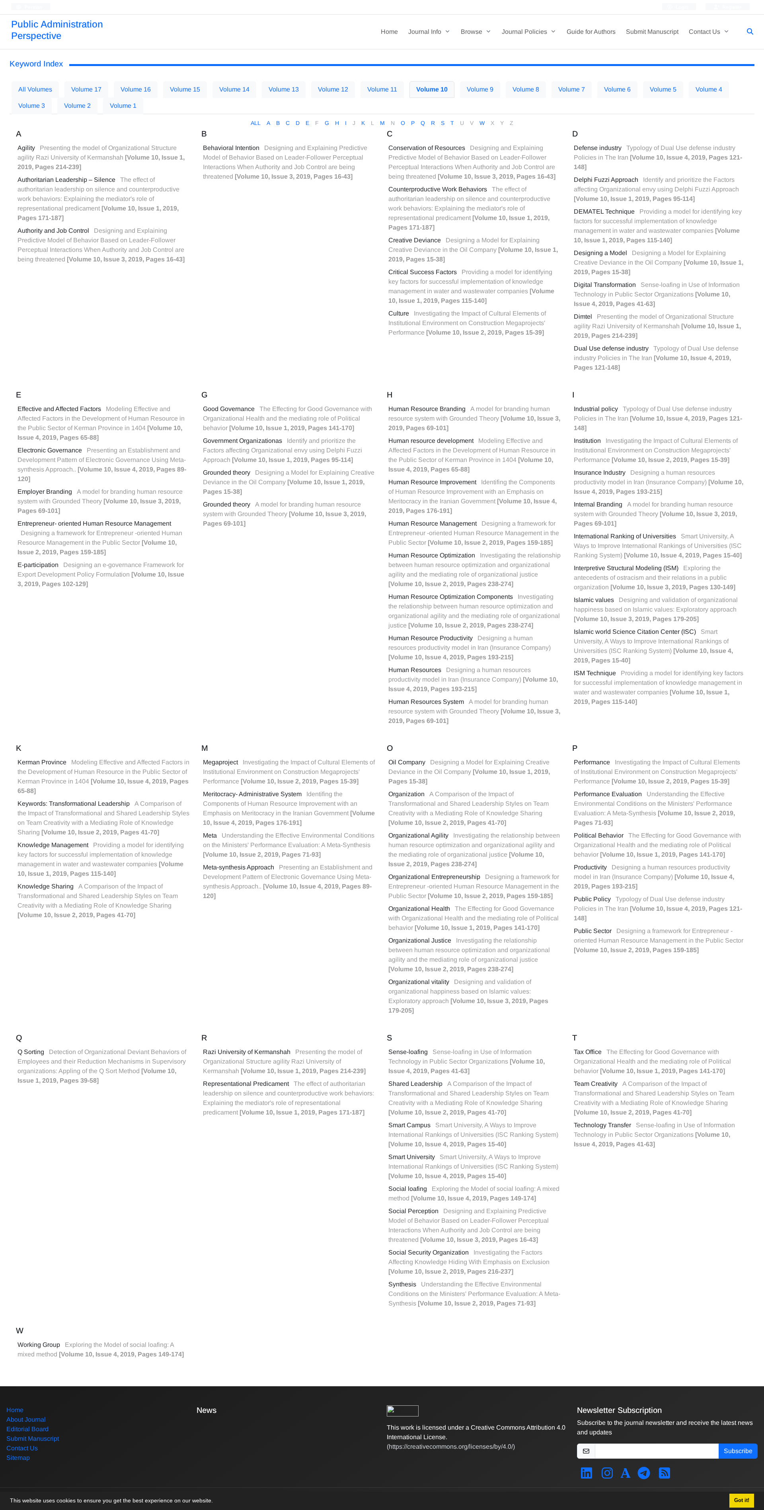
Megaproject (220, 762)
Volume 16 (136, 89)
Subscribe (738, 1451)
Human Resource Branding (427, 408)
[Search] (747, 31)
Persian (32, 7)
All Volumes (35, 89)
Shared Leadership (415, 1083)
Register (731, 7)
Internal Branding (598, 504)
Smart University (411, 1156)
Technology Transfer (602, 1125)
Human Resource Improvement (432, 482)
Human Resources (414, 669)
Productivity (590, 867)
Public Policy (592, 899)
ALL (256, 123)
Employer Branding (45, 491)
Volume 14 (234, 89)
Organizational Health (419, 908)
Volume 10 (432, 89)
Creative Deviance (414, 240)
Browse (472, 31)
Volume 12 (333, 89)
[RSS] (664, 1475)
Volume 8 (526, 89)
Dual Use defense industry (611, 348)
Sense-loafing (408, 1051)
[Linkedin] (586, 1475)
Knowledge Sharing (46, 886)
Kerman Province (42, 762)
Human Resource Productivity (430, 638)
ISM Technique (595, 673)
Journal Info (425, 31)
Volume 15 (185, 89)
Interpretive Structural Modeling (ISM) (626, 568)
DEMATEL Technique (604, 211)
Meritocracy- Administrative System (252, 794)
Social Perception (413, 1211)
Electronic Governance (50, 450)
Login (681, 7)
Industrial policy (596, 408)
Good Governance (229, 408)
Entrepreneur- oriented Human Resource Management (94, 523)
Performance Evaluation (608, 794)
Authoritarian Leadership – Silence (66, 179)
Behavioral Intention (231, 147)
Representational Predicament (246, 1083)
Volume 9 (480, 89)
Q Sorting (31, 1051)
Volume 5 (663, 89)
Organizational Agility (418, 835)
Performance (592, 762)
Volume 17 (86, 89)
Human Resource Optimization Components (450, 596)
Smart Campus (409, 1125)
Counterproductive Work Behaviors (437, 189)
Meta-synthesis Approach (238, 867)
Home (389, 31)
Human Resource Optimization (431, 555)
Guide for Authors (591, 31)
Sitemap (18, 1457)
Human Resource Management (432, 523)
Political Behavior (599, 835)
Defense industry (598, 147)
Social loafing (407, 1188)
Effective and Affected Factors (59, 408)
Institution (587, 440)
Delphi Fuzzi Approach (606, 179)
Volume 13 (284, 89)
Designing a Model (600, 252)
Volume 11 (382, 89)
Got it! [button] (741, 1500)
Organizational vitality (418, 981)
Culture (398, 313)
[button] (215, 1501)
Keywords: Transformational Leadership (74, 803)
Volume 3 (31, 105)
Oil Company (406, 762)
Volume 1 (123, 105)
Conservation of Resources (426, 147)
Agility (26, 147)
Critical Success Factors (422, 272)
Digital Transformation (605, 284)
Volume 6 (617, 89)
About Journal (26, 1419)
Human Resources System (426, 701)
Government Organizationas (242, 440)
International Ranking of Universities (625, 536)
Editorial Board (27, 1429)
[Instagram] (607, 1475)
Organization (406, 794)
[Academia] (625, 1475)
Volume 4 (709, 89)
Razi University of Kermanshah (246, 1051)
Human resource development (431, 440)
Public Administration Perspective (57, 30)
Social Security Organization (428, 1252)
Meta (210, 835)
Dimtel (583, 316)
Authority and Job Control (53, 230)
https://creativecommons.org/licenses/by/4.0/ (451, 1446)
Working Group (39, 1344)
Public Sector (593, 930)
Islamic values (594, 599)
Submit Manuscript (652, 31)
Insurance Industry (600, 472)
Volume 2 (77, 105)
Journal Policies (525, 31)
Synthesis (402, 1284)
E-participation (38, 564)
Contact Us (705, 31)
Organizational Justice (419, 940)
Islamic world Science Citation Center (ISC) (635, 631)
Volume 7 (571, 89)
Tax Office (588, 1051)
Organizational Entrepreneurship (434, 876)
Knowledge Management (53, 845)
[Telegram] (643, 1475)
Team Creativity (596, 1083)
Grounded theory (226, 472)
